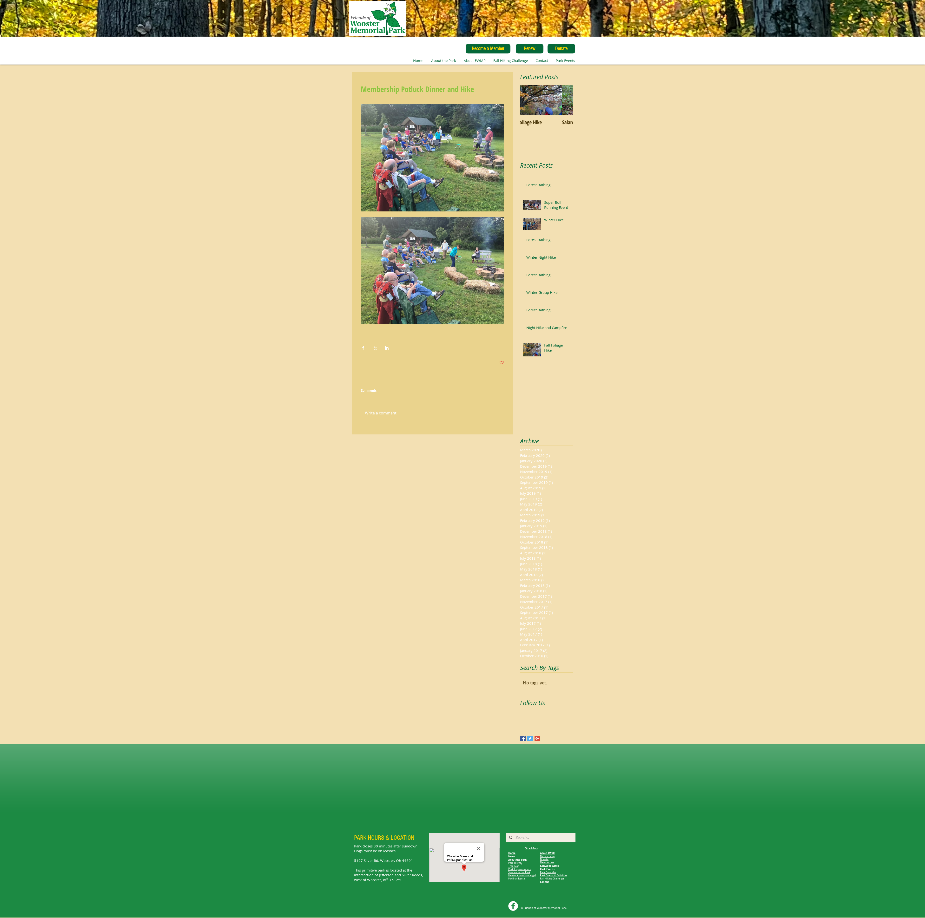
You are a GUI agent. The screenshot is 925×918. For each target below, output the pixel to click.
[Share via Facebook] (363, 348)
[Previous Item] (528, 100)
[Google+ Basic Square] (537, 738)
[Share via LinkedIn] (386, 348)
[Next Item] (565, 100)
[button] (474, 60)
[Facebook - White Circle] (513, 906)
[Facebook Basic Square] (523, 738)
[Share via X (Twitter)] (375, 348)
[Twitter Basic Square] (530, 738)
